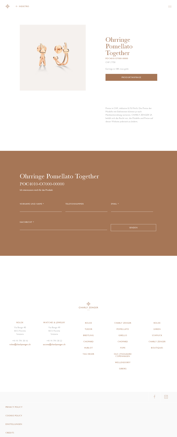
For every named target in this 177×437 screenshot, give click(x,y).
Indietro (24, 6)
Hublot (88, 348)
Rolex (88, 323)
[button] (69, 59)
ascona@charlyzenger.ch (54, 344)
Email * (115, 204)
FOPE (122, 348)
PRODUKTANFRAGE (131, 77)
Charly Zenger (122, 323)
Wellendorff (122, 362)
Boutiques (157, 348)
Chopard (88, 341)
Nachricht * (27, 222)
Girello (123, 335)
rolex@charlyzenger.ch (20, 344)
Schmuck (157, 335)
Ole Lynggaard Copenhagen (123, 355)
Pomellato (123, 329)
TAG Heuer (88, 354)
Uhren (157, 329)
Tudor (88, 329)
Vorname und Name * (32, 204)
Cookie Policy (14, 415)
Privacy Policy (14, 407)
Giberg (123, 369)
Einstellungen (14, 424)
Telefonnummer (74, 204)
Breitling (88, 335)
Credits (10, 433)
